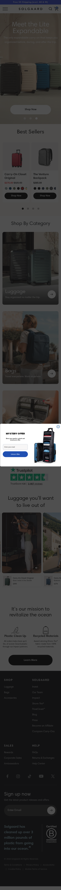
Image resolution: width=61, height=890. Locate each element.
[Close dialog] (58, 426)
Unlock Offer (15, 454)
